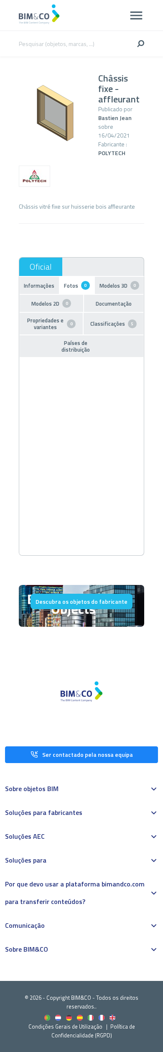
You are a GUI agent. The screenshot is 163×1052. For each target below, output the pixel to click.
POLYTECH (111, 152)
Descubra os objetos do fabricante (81, 601)
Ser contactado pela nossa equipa (87, 754)
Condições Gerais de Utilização (66, 1026)
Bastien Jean (115, 117)
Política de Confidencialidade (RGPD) (93, 1030)
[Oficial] (40, 267)
